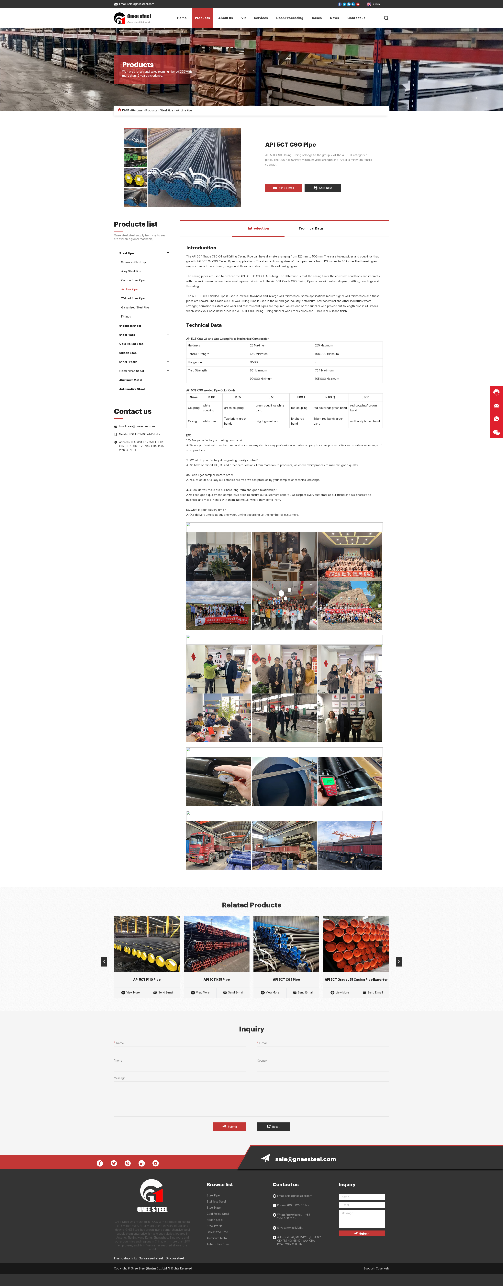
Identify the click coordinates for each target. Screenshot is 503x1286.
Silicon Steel (128, 353)
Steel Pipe (166, 110)
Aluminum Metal (130, 380)
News (334, 18)
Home (181, 18)
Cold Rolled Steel (131, 344)
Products (202, 18)
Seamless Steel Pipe (134, 262)
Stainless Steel (130, 325)
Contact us (356, 18)
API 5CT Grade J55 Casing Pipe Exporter (356, 979)
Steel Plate (127, 334)
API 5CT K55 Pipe (217, 979)
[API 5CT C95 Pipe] (286, 944)
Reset (276, 1127)
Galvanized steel (151, 1258)
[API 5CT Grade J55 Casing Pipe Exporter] (356, 944)
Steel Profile (128, 362)
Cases (317, 18)
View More (133, 992)
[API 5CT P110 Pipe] (147, 944)
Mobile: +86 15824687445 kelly (139, 434)
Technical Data (311, 228)
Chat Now (325, 188)
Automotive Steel (132, 389)
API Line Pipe (184, 110)
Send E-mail (286, 188)
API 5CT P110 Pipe (147, 979)
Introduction (258, 228)
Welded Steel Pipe (133, 298)
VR (243, 18)
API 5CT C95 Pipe (286, 979)
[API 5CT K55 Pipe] (217, 944)
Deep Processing (289, 18)
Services (261, 18)
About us (225, 18)
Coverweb (382, 1268)
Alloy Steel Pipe (131, 271)
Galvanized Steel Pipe (135, 307)
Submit (232, 1127)
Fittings (126, 316)
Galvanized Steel (131, 371)
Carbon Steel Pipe (133, 280)
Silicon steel (175, 1258)
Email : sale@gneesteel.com (137, 426)
